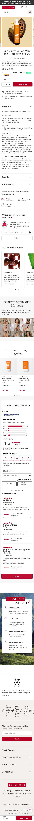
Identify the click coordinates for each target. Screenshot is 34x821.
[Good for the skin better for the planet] (13, 194)
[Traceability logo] (5, 224)
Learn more (15, 122)
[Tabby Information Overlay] (28, 73)
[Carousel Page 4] (19, 395)
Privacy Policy (25, 810)
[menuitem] (22, 7)
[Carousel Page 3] (18, 289)
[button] (17, 106)
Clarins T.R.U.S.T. (16, 226)
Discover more (9, 284)
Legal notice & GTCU (13, 813)
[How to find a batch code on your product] (29, 232)
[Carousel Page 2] (16, 395)
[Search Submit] (30, 12)
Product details (26, 65)
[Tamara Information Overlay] (6, 75)
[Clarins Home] (8, 7)
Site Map (25, 813)
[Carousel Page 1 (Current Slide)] (15, 289)
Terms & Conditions (11, 810)
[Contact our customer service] (30, 810)
